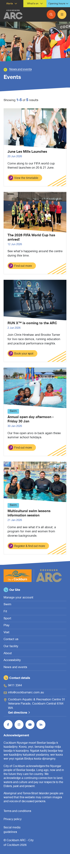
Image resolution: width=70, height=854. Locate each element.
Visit (6, 632)
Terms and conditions (17, 811)
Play (7, 625)
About (8, 653)
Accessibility (12, 660)
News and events (20, 69)
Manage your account (18, 597)
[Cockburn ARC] (13, 14)
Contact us (11, 639)
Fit (5, 611)
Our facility (11, 646)
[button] (11, 3)
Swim (7, 604)
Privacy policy (13, 819)
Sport (7, 618)
